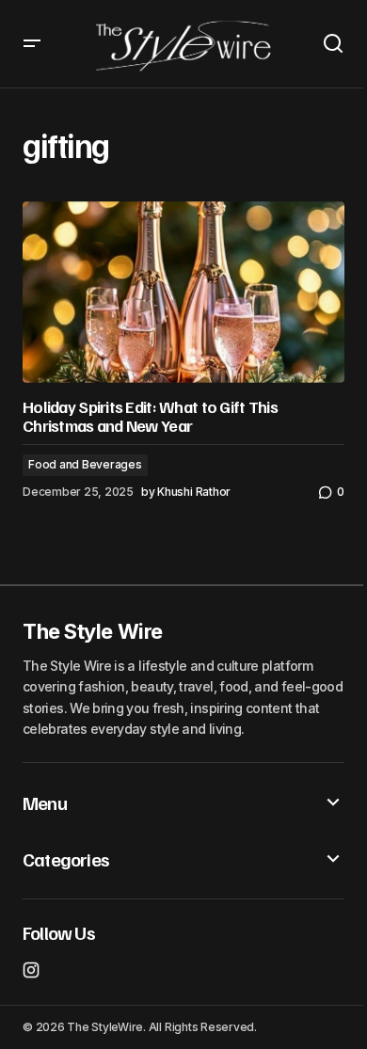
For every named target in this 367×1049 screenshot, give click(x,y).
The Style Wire (93, 631)
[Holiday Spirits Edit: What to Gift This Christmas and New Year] (183, 291)
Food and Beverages (85, 464)
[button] (32, 43)
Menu (45, 802)
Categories (66, 859)
